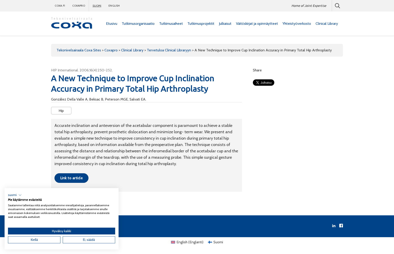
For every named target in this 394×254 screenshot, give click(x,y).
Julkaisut (225, 23)
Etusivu (111, 23)
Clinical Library (327, 23)
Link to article (71, 178)
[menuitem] (112, 23)
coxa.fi (60, 5)
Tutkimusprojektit (200, 23)
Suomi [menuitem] (218, 242)
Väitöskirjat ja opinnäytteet (257, 23)
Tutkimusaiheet (171, 23)
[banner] (71, 23)
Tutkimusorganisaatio (138, 23)
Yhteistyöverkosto (297, 23)
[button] (15, 195)
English (114, 5)
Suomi (97, 5)
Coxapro (78, 5)
